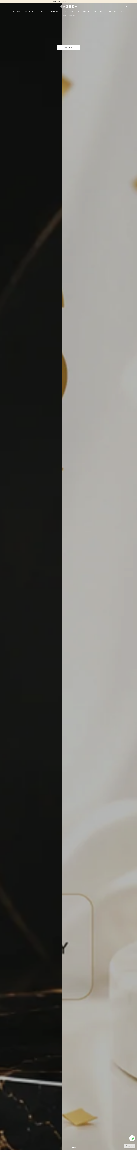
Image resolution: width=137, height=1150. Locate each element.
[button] (5, 6)
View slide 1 (63, 1146)
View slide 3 (74, 1146)
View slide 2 (68, 1146)
